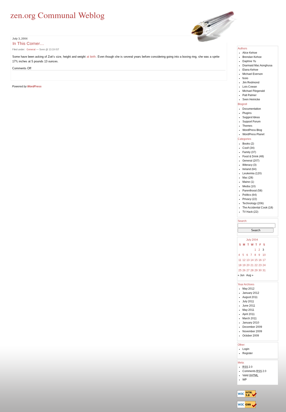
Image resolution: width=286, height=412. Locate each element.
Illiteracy (247, 165)
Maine (246, 182)
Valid (250, 375)
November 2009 (252, 331)
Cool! (245, 148)
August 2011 (250, 297)
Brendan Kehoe (252, 57)
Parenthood (249, 190)
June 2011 (248, 305)
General (31, 49)
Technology (249, 203)
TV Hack (247, 211)
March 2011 (249, 318)
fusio (245, 78)
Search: (242, 221)
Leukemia (248, 173)
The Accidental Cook (254, 207)
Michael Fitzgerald (253, 91)
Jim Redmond (250, 82)
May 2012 (248, 288)
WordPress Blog (252, 130)
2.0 (247, 367)
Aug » (249, 275)
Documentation (251, 108)
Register (247, 353)
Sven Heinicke (251, 99)
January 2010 (250, 322)
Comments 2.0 (254, 371)
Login (245, 349)
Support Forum (251, 121)
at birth (91, 56)
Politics (246, 194)
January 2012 (250, 293)
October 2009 (250, 335)
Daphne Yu (249, 61)
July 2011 (248, 301)
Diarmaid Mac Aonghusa (257, 65)
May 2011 (248, 310)
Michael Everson (252, 74)
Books (246, 143)
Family (246, 152)
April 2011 (248, 314)
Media (246, 186)
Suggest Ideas (251, 117)
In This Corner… (28, 43)
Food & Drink (250, 156)
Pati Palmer (249, 95)
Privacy (246, 199)
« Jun (241, 275)
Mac (245, 177)
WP (244, 379)
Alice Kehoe (249, 52)
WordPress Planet (253, 134)
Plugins (247, 113)
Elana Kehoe (250, 69)
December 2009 (252, 327)
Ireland (246, 169)
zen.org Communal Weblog (57, 15)
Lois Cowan (249, 86)
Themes (247, 125)
